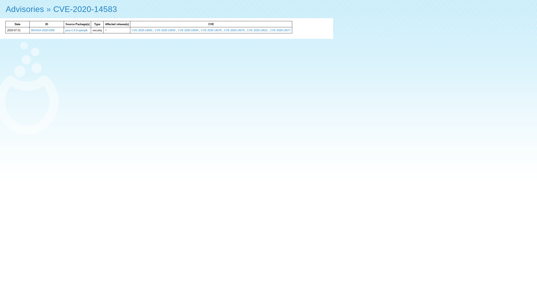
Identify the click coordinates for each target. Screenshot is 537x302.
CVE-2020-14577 (280, 30)
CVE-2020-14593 (165, 30)
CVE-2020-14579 (234, 30)
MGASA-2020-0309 (43, 30)
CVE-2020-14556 (188, 30)
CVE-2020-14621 (257, 30)
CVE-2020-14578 (211, 30)
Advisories (25, 9)
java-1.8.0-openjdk (76, 30)
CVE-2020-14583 (85, 9)
